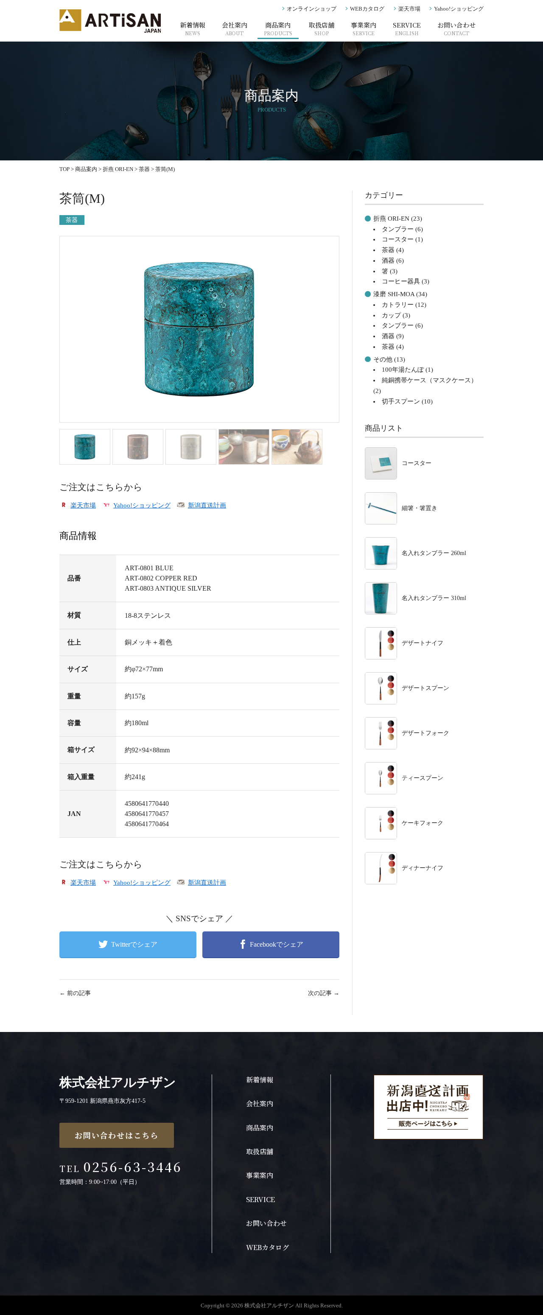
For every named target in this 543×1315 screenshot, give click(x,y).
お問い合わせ (456, 28)
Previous (46, 337)
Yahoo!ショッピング (459, 9)
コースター (398, 239)
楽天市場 (409, 9)
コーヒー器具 (401, 281)
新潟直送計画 (207, 505)
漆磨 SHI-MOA (393, 294)
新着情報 (192, 28)
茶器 (72, 220)
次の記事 (323, 993)
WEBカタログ (367, 9)
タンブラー (398, 229)
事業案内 (363, 28)
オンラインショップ (311, 9)
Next (354, 337)
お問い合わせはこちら (117, 1135)
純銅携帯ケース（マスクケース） (429, 380)
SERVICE (407, 28)
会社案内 (234, 28)
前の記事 (75, 993)
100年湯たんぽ (403, 369)
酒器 (388, 260)
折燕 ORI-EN (391, 218)
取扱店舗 (321, 28)
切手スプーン (401, 401)
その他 (382, 359)
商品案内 (278, 28)
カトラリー (398, 304)
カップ (391, 315)
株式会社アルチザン (117, 1082)
